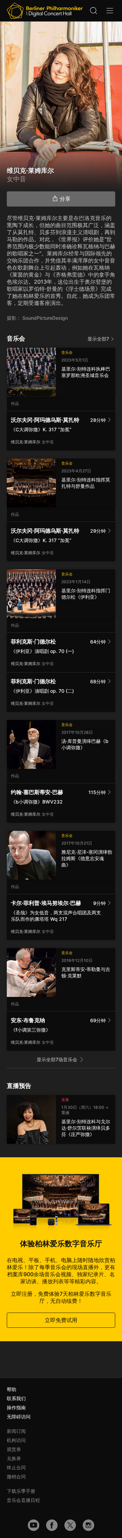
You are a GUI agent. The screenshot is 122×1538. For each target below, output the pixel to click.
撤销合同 (16, 1476)
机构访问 (16, 1440)
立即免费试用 (61, 1320)
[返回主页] (45, 11)
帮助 (11, 1389)
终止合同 (16, 1467)
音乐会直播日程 (23, 1500)
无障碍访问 (18, 1416)
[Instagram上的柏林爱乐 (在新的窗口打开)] (88, 1525)
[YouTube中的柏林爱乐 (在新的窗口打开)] (33, 1525)
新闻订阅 (16, 1431)
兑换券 (14, 1458)
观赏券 (14, 1449)
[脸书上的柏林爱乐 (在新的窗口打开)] (52, 1525)
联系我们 (16, 1398)
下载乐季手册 (21, 1491)
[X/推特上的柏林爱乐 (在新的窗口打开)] (70, 1525)
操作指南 (16, 1407)
